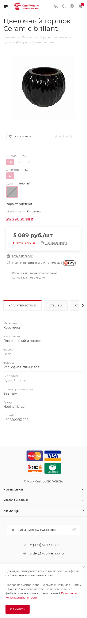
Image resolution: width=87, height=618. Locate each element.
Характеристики (22, 305)
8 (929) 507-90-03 (44, 545)
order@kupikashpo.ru (47, 553)
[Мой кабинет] (72, 7)
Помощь (11, 511)
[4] (67, 136)
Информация (15, 500)
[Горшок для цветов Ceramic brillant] (43, 87)
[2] (59, 136)
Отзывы (55, 305)
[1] (56, 136)
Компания (13, 489)
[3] (63, 136)
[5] (70, 136)
